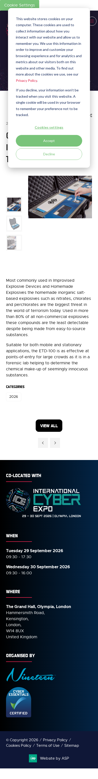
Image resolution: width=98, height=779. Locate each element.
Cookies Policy (18, 745)
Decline (49, 154)
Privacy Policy (26, 80)
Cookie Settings (19, 5)
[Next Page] (55, 443)
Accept (49, 140)
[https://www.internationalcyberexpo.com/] (43, 517)
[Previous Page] (43, 443)
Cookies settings (49, 127)
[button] (91, 21)
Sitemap (71, 745)
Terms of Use (48, 745)
